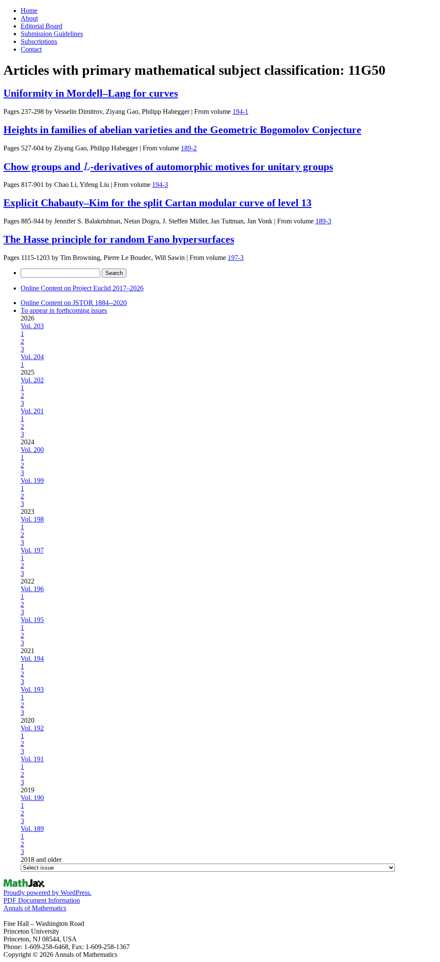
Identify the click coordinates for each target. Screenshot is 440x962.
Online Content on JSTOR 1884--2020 (74, 302)
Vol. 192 (32, 728)
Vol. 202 (32, 380)
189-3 (323, 221)
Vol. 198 (32, 519)
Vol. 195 (32, 619)
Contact (31, 49)
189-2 (189, 148)
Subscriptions (39, 41)
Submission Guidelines (52, 33)
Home (29, 10)
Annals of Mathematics (34, 908)
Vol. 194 (32, 658)
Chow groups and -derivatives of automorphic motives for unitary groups (168, 166)
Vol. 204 (32, 356)
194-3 (160, 184)
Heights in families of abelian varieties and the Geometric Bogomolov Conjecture (182, 129)
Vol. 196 (32, 588)
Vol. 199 (32, 480)
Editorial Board (41, 26)
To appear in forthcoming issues (64, 310)
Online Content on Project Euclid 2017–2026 (82, 288)
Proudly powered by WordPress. (47, 892)
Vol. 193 (32, 689)
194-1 (240, 111)
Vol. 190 (32, 797)
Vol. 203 (32, 326)
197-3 (236, 257)
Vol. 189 (32, 828)
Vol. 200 (32, 449)
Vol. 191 (32, 759)
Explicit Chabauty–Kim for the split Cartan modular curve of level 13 (157, 202)
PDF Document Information (41, 900)
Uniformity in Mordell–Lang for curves (90, 93)
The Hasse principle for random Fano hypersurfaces (118, 239)
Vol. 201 (32, 411)
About (29, 18)
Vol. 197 (32, 550)
